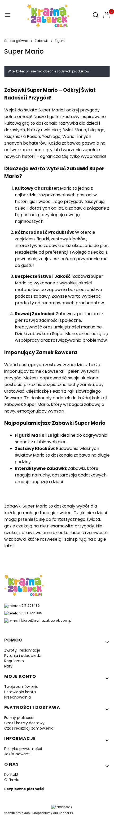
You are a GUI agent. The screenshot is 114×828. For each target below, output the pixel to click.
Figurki (60, 40)
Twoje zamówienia (21, 686)
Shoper (64, 813)
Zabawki (42, 40)
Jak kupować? (17, 754)
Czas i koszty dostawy (24, 723)
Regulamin (14, 661)
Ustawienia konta (20, 692)
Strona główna (16, 40)
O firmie (11, 779)
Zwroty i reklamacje (22, 650)
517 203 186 (30, 605)
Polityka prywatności (23, 748)
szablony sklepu (19, 813)
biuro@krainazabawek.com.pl (46, 620)
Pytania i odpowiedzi (23, 655)
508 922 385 (31, 613)
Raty (8, 666)
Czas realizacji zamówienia (29, 728)
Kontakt (11, 774)
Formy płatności (19, 717)
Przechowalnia (17, 697)
